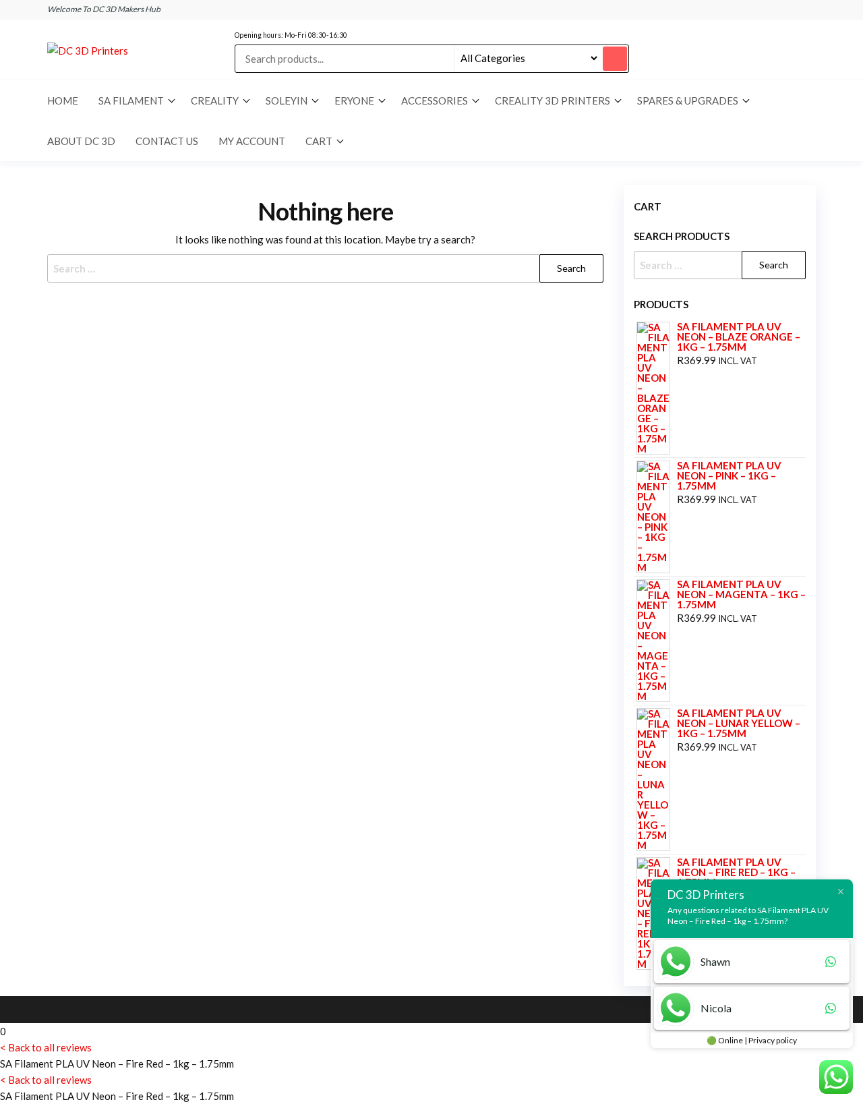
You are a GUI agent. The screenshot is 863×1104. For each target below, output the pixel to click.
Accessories (434, 100)
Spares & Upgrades (687, 100)
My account (251, 141)
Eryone (354, 100)
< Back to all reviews (46, 1047)
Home (62, 100)
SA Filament (131, 100)
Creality (215, 100)
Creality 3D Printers (552, 100)
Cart (318, 141)
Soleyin (286, 100)
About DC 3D (81, 141)
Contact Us (167, 141)
